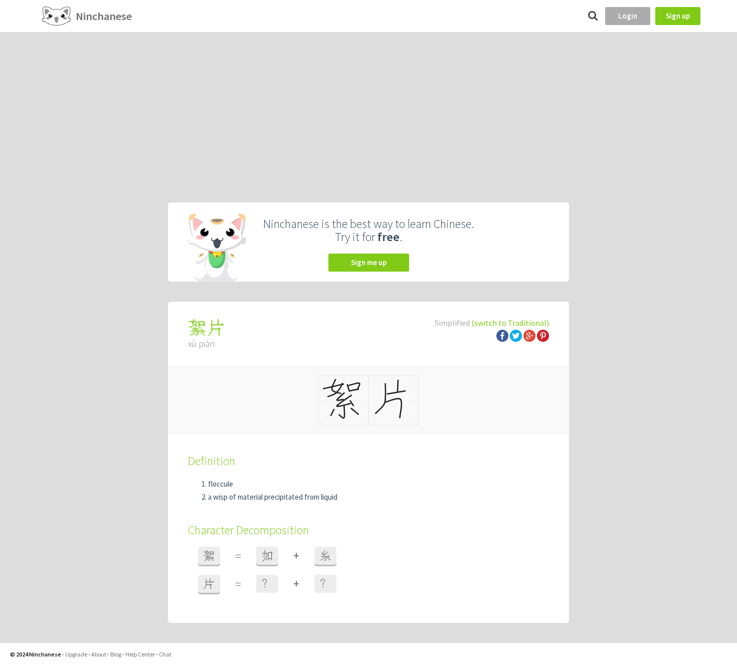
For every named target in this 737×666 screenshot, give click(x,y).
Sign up (678, 16)
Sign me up (369, 262)
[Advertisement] (368, 107)
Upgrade (76, 654)
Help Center (140, 654)
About (98, 654)
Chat (165, 654)
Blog (115, 654)
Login (627, 16)
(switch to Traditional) (510, 323)
